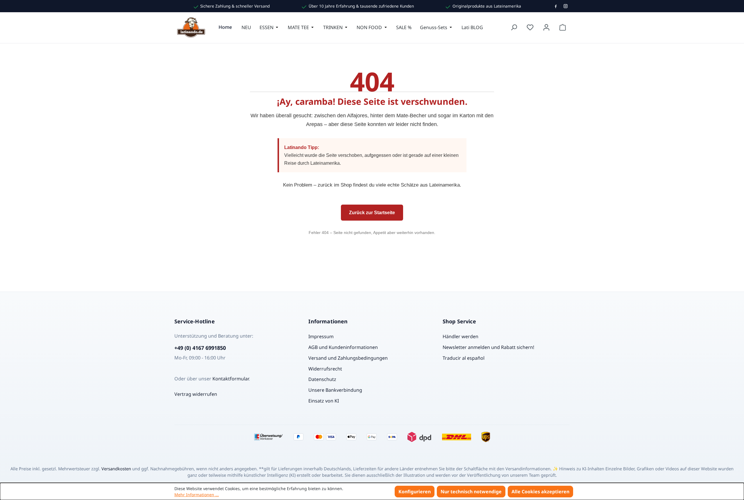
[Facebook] (556, 6)
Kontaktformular (230, 378)
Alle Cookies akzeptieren (540, 491)
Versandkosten (116, 468)
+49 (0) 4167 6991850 (200, 347)
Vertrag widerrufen (195, 394)
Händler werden (460, 336)
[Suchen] (514, 27)
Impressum (321, 336)
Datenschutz (322, 379)
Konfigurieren (414, 491)
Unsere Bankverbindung (335, 390)
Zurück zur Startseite (372, 212)
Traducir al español (463, 358)
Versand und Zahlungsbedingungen (348, 358)
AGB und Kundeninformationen (343, 347)
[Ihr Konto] (546, 27)
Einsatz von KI (323, 401)
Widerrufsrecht (325, 369)
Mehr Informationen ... (196, 494)
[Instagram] (565, 6)
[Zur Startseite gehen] (191, 27)
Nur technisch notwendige (471, 491)
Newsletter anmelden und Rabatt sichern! (488, 347)
